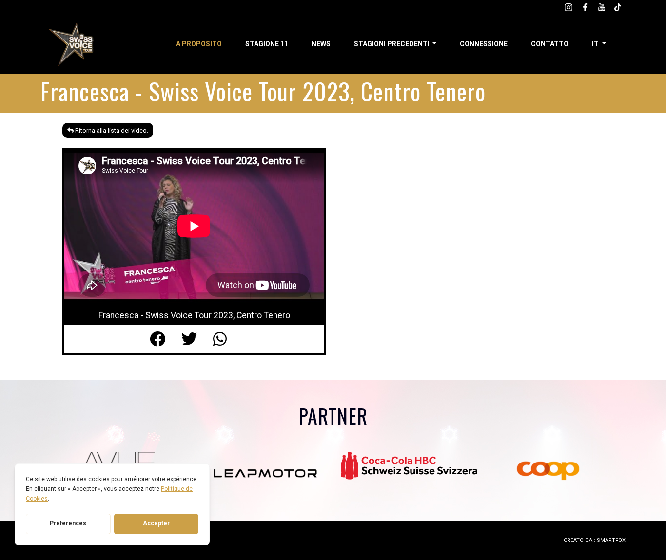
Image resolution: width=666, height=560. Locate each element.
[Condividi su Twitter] (197, 339)
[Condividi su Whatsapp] (226, 339)
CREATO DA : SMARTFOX (595, 540)
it (596, 44)
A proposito (199, 44)
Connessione (484, 44)
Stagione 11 (266, 44)
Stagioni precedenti (392, 44)
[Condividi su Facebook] (165, 339)
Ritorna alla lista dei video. (111, 130)
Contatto (549, 44)
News (321, 44)
